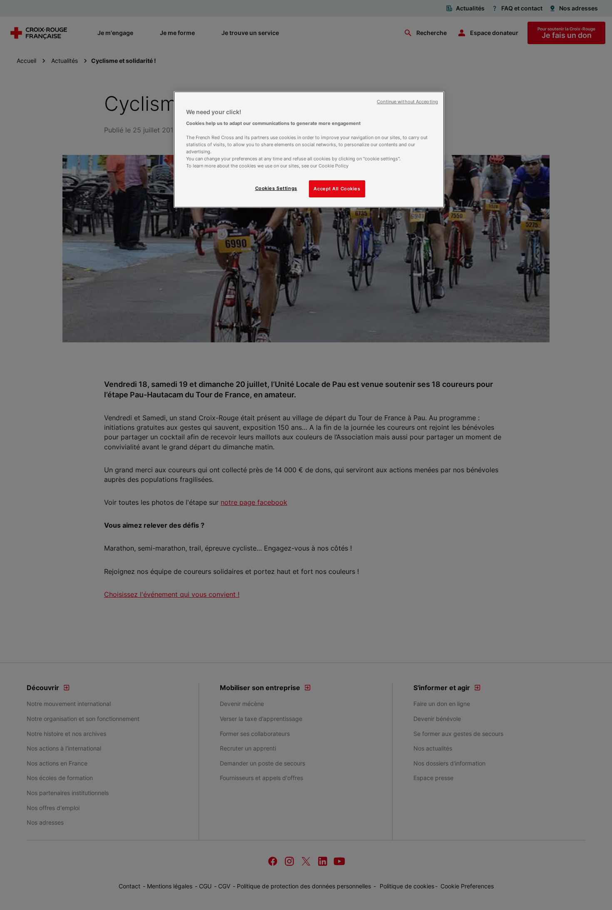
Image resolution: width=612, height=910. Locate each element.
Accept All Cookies (336, 189)
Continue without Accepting (407, 102)
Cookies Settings (276, 188)
